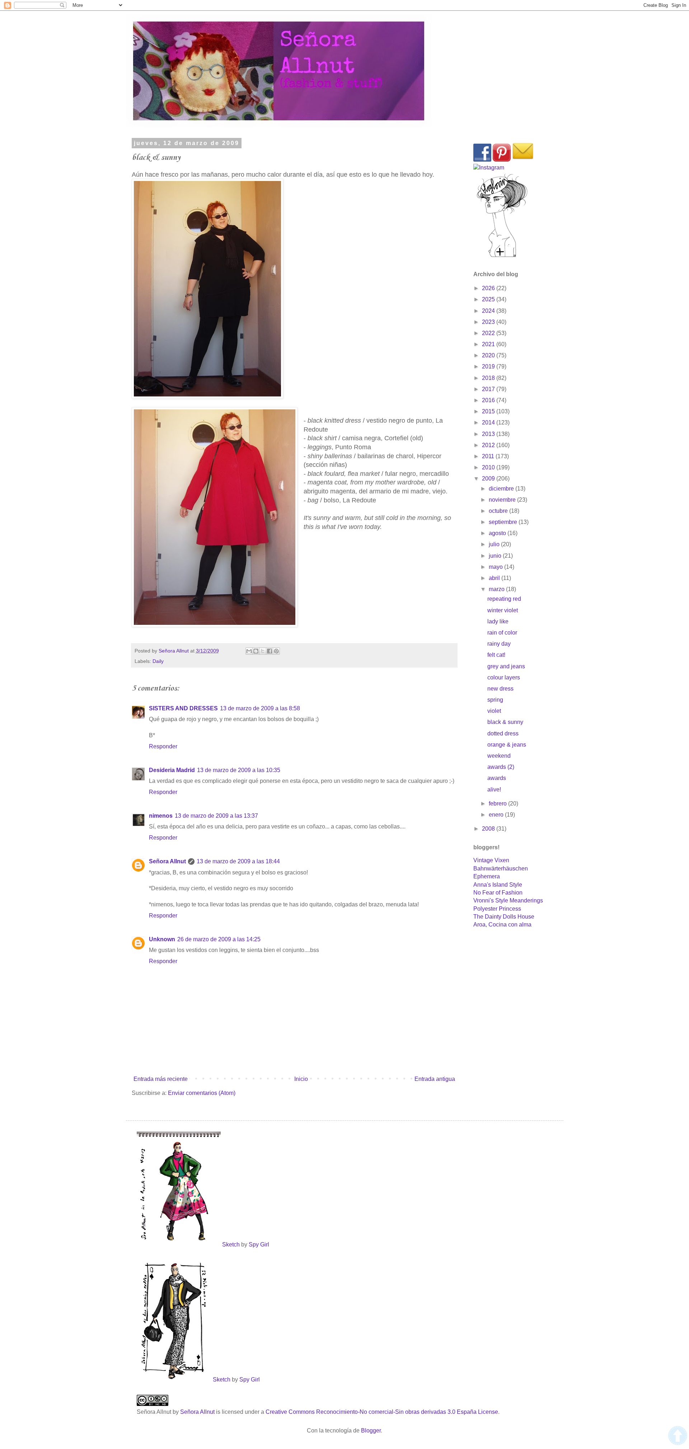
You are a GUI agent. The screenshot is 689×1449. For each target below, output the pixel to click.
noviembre (503, 500)
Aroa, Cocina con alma (502, 924)
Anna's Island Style (497, 885)
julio (495, 544)
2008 (489, 829)
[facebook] (482, 160)
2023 (489, 322)
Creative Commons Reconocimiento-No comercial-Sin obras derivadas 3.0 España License (382, 1412)
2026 (489, 288)
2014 (489, 422)
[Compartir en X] (262, 651)
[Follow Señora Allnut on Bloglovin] (502, 256)
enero (497, 815)
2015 (489, 411)
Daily (158, 661)
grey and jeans (506, 666)
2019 (489, 366)
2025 (489, 299)
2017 (489, 389)
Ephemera (486, 876)
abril (495, 578)
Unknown (162, 939)
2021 (489, 344)
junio (496, 556)
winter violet (502, 610)
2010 (489, 467)
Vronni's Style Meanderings (508, 900)
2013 (489, 434)
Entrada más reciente (160, 1079)
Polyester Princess (497, 909)
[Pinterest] (502, 160)
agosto (498, 533)
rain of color (502, 633)
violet (494, 711)
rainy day (499, 644)
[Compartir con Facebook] (269, 651)
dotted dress (503, 733)
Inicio (301, 1079)
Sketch (231, 1244)
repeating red (504, 599)
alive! (494, 789)
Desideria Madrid (172, 770)
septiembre (504, 522)
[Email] (523, 160)
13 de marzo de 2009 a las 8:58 (260, 708)
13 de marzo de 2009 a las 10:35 (238, 770)
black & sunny (505, 722)
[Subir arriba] (677, 1436)
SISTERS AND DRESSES (183, 708)
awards (496, 778)
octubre (499, 511)
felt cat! (496, 655)
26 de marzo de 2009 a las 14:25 (219, 939)
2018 (489, 378)
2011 (489, 456)
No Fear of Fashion (497, 893)
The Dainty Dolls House (503, 917)
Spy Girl (259, 1244)
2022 (489, 333)
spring (495, 700)
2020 (489, 355)
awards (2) (500, 767)
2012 (489, 445)
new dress (500, 689)
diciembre (502, 489)
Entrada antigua (434, 1079)
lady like (497, 621)
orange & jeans (506, 745)
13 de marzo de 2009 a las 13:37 (216, 816)
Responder (163, 746)
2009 (489, 478)
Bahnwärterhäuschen (500, 868)
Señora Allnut (167, 861)
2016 (489, 400)
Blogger (371, 1430)
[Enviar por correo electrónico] (249, 651)
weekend (499, 756)
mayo (496, 567)
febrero (498, 803)
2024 (489, 311)
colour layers (503, 677)
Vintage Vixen (491, 860)
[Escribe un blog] (255, 651)
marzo (497, 589)
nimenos (161, 816)
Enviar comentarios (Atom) (201, 1093)
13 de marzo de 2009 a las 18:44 (238, 861)
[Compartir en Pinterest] (276, 651)
